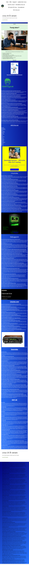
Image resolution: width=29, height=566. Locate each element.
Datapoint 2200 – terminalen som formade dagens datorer (9, 93)
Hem (7, 2)
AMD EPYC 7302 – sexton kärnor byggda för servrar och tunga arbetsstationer (11, 103)
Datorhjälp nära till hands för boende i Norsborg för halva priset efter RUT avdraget (12, 393)
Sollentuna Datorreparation (5, 473)
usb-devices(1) (3, 142)
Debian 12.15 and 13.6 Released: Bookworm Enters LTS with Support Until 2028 (11, 253)
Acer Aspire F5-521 (3, 439)
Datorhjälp (14, 349)
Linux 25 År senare (9, 16)
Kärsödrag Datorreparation (5, 478)
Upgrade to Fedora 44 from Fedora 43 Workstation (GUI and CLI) (9, 278)
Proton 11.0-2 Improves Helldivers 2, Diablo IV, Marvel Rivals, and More (10, 320)
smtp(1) (2, 137)
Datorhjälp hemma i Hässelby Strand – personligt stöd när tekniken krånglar (11, 374)
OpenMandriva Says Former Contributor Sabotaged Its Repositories (10, 197)
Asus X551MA (3, 402)
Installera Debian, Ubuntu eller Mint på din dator (7, 356)
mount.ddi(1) (3, 131)
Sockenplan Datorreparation (6, 467)
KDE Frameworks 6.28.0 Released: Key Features (7, 258)
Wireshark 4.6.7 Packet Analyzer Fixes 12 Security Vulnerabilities (10, 190)
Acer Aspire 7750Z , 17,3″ (4, 425)
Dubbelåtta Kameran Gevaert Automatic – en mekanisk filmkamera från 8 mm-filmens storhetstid (14, 112)
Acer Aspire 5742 (3, 420)
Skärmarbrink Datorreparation (6, 489)
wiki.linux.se (14, 125)
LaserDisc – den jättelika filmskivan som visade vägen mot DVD (9, 107)
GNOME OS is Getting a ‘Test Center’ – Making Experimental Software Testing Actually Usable (13, 249)
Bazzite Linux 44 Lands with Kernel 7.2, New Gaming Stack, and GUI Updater (11, 328)
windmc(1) (2, 143)
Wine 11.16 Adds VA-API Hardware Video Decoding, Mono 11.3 (9, 323)
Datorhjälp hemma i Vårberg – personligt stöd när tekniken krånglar (10, 389)
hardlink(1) (2, 140)
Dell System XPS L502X (4, 445)
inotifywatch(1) (3, 128)
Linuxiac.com (14, 302)
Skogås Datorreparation (5, 500)
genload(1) (2, 127)
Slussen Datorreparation (5, 462)
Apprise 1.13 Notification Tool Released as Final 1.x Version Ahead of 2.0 (10, 317)
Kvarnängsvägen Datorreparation (6, 511)
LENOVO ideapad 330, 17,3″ (4, 434)
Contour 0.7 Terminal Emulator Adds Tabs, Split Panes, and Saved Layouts (11, 304)
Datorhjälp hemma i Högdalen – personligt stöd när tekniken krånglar (10, 379)
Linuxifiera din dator (5, 517)
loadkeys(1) (2, 139)
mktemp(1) (2, 138)
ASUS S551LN (3, 411)
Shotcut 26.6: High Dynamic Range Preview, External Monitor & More (10, 268)
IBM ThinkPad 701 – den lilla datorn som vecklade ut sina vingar (9, 116)
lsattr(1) (2, 130)
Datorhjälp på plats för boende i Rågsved (6, 383)
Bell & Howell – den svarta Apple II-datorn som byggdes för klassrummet (11, 90)
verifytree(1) (2, 136)
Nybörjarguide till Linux (4, 61)
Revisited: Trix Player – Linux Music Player (6, 175)
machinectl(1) (3, 132)
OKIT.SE (14, 400)
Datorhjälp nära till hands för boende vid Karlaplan (8, 365)
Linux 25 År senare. (5, 19)
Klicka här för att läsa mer (14, 169)
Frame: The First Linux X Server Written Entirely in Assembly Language (10, 239)
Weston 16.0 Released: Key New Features (6, 243)
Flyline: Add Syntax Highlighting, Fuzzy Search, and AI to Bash (9, 186)
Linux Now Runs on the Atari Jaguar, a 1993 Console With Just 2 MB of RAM (11, 208)
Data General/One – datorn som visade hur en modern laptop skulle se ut (11, 96)
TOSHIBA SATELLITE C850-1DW (5, 429)
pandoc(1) (2, 141)
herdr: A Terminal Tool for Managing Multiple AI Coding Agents (9, 179)
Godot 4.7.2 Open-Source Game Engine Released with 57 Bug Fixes (10, 309)
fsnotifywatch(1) (3, 129)
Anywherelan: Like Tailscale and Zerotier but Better (8, 201)
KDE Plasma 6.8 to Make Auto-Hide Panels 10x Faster (8, 312)
